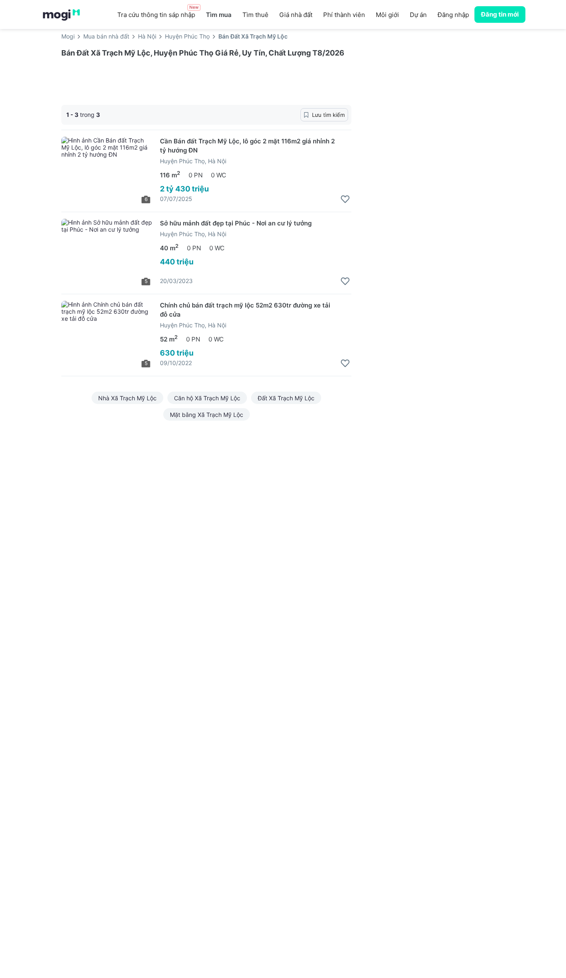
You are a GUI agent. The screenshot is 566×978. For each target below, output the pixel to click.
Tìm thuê (255, 15)
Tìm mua (219, 15)
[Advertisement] (434, 111)
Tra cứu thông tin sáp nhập (157, 12)
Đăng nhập (453, 15)
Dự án (418, 15)
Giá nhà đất (295, 15)
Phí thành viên (344, 15)
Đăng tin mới (500, 14)
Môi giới (387, 15)
